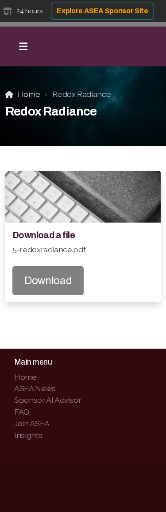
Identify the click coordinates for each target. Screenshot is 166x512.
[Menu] (23, 46)
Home (29, 94)
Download (48, 280)
